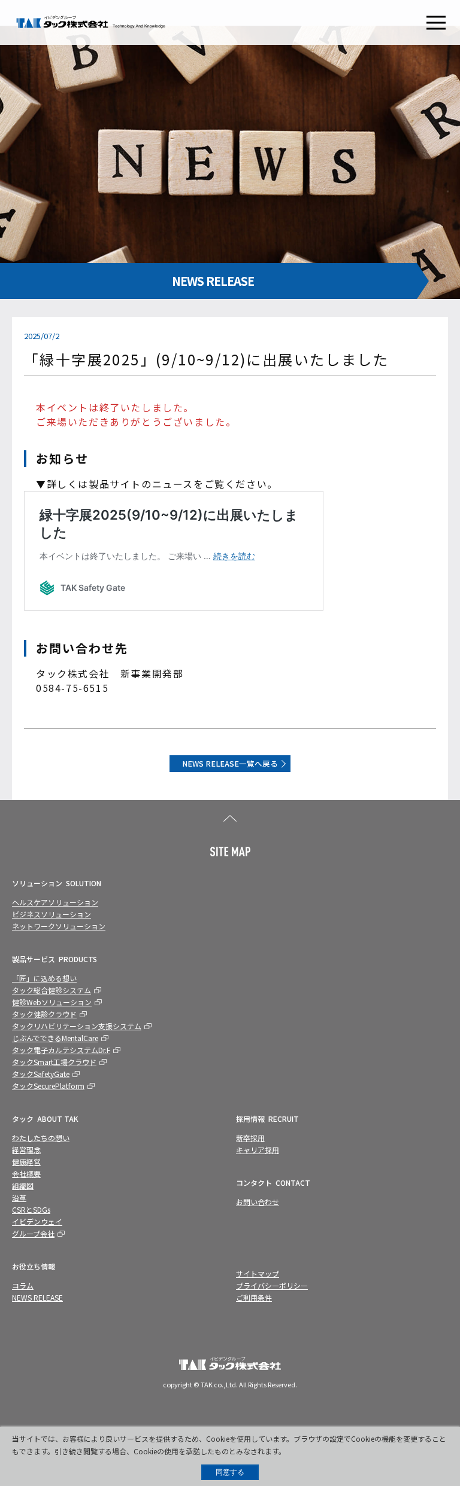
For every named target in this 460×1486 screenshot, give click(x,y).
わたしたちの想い (40, 1138)
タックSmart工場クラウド (54, 1062)
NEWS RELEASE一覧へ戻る (230, 763)
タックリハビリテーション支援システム (76, 1026)
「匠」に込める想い (44, 978)
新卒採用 (250, 1138)
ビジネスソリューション (51, 914)
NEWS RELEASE (37, 1297)
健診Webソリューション (52, 1002)
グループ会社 (33, 1233)
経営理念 (26, 1150)
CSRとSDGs (31, 1209)
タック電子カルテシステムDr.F (61, 1050)
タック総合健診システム (51, 990)
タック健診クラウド (44, 1014)
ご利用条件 (254, 1297)
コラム (23, 1285)
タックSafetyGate (40, 1074)
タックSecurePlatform (48, 1086)
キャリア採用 (257, 1150)
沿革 (19, 1197)
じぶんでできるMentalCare (55, 1038)
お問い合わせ (257, 1202)
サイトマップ (257, 1273)
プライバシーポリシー (272, 1285)
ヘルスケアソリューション (55, 902)
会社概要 (26, 1173)
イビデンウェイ (37, 1221)
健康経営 (26, 1162)
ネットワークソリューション (58, 926)
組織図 (23, 1185)
